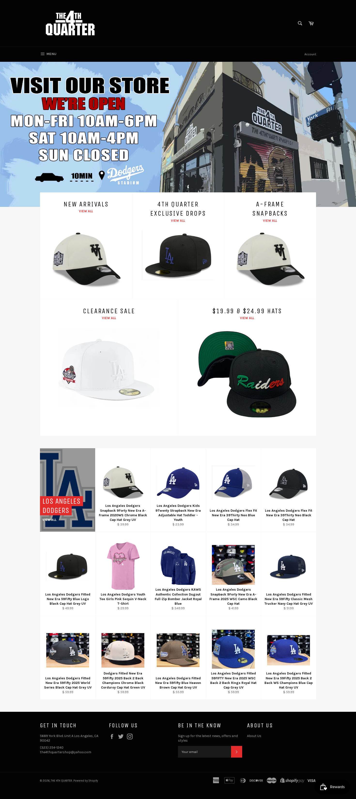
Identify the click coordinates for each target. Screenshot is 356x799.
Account (310, 54)
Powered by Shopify (85, 780)
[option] (178, 134)
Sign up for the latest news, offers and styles (208, 738)
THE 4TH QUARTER (61, 780)
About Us (254, 736)
